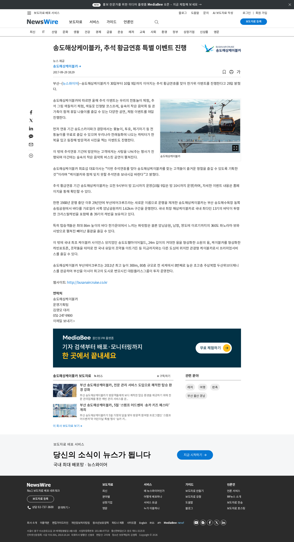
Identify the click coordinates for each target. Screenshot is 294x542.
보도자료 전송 (235, 502)
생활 (76, 32)
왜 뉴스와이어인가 (154, 491)
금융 (109, 32)
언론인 (129, 22)
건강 (87, 32)
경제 (98, 32)
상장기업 (189, 32)
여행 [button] (202, 387)
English (143, 523)
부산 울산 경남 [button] (196, 396)
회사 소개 (32, 523)
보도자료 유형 (193, 497)
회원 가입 (261, 13)
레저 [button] (190, 387)
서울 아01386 (50, 534)
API (159, 523)
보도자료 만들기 (194, 491)
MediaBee (170, 523)
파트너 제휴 (118, 523)
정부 (175, 32)
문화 (65, 32)
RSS (100, 376)
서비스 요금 (150, 502)
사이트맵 (131, 523)
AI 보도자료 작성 (223, 13)
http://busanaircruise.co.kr (87, 282)
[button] (224, 72)
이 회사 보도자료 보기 (67, 426)
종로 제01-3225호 (136, 530)
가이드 (112, 22)
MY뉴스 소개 (234, 497)
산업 (54, 32)
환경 (164, 32)
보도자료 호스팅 (236, 508)
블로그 (183, 13)
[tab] (121, 484)
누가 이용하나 (152, 508)
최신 (32, 32)
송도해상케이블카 (67, 66)
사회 (153, 32)
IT (43, 32)
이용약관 (44, 523)
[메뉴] (30, 13)
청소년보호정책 (101, 523)
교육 (142, 32)
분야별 (106, 497)
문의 (206, 13)
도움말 (195, 13)
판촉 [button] (215, 387)
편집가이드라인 (60, 523)
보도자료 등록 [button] (40, 499)
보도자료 (75, 22)
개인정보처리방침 (80, 523)
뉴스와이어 (70, 83)
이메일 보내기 (64, 321)
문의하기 (63, 507)
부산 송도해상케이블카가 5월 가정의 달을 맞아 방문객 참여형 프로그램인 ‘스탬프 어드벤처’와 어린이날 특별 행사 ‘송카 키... (125, 417)
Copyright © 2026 (148, 534)
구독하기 (165, 376)
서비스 (94, 22)
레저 (131, 32)
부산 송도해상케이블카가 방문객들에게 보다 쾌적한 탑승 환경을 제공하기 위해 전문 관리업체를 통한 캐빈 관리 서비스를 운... (125, 397)
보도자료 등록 (254, 21)
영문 (216, 32)
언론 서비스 (233, 491)
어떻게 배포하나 (153, 497)
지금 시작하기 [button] (193, 455)
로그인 (247, 13)
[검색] (157, 22)
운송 (120, 32)
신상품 (204, 32)
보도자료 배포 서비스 (47, 13)
